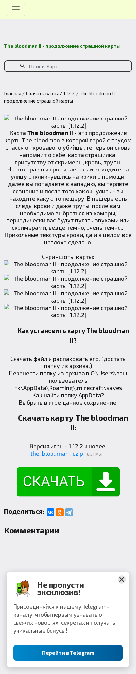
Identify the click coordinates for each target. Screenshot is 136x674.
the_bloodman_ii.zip (56, 453)
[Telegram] (69, 512)
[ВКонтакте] (50, 512)
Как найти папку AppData (66, 395)
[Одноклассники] (60, 512)
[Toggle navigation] (16, 9)
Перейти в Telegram (68, 653)
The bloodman (41, 140)
